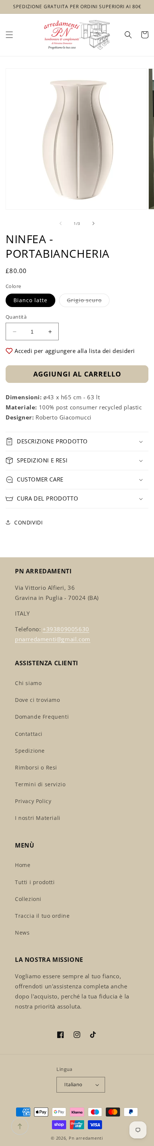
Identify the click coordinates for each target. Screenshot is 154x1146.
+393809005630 (66, 629)
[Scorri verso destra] (93, 223)
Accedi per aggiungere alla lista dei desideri (75, 350)
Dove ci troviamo (37, 699)
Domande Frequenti (42, 716)
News (22, 932)
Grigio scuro (88, 301)
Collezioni (28, 898)
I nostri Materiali (38, 817)
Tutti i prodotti (35, 882)
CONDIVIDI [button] (28, 522)
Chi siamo (28, 683)
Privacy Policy (33, 801)
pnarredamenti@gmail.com (52, 639)
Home (22, 864)
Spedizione (30, 750)
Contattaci (29, 733)
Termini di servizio (40, 784)
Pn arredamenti (86, 1138)
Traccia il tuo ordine (42, 915)
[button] (9, 35)
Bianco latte (30, 300)
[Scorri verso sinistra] (60, 223)
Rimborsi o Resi (36, 767)
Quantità (16, 316)
